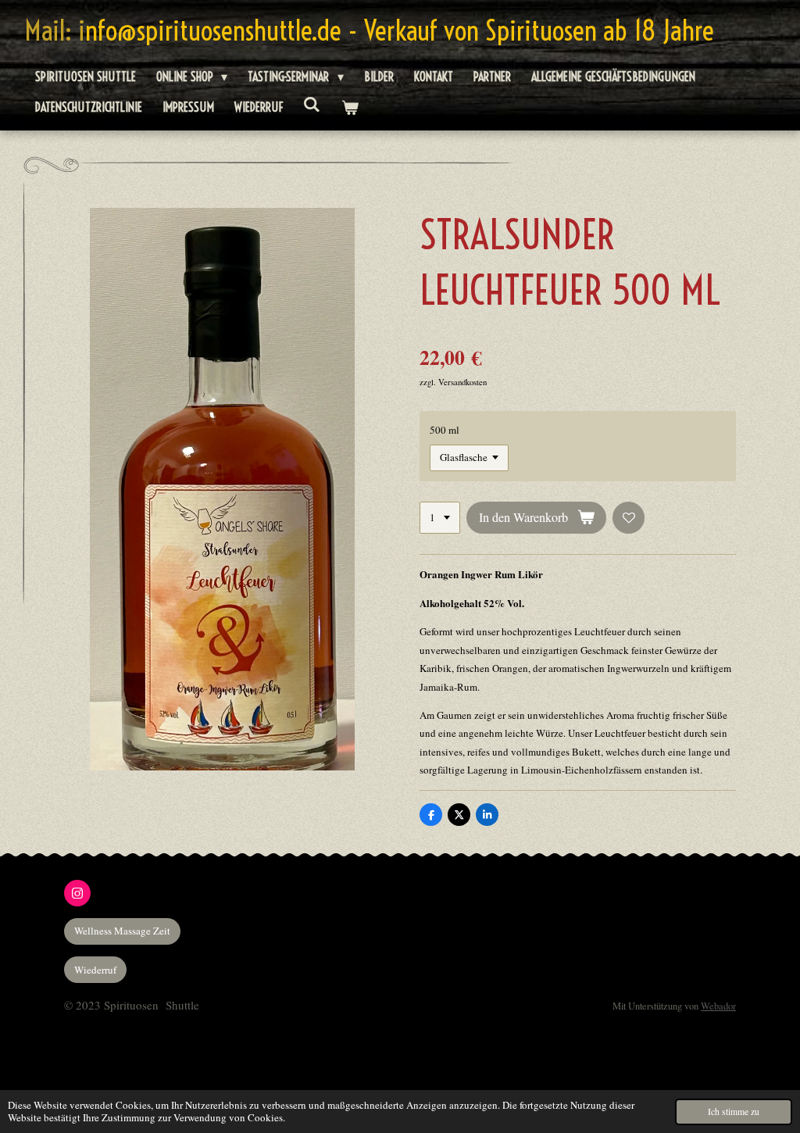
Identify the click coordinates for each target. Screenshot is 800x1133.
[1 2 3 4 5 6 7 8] (440, 518)
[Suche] (311, 104)
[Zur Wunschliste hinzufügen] (628, 518)
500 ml (444, 430)
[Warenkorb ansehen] (349, 107)
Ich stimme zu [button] (733, 1111)
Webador (718, 1006)
